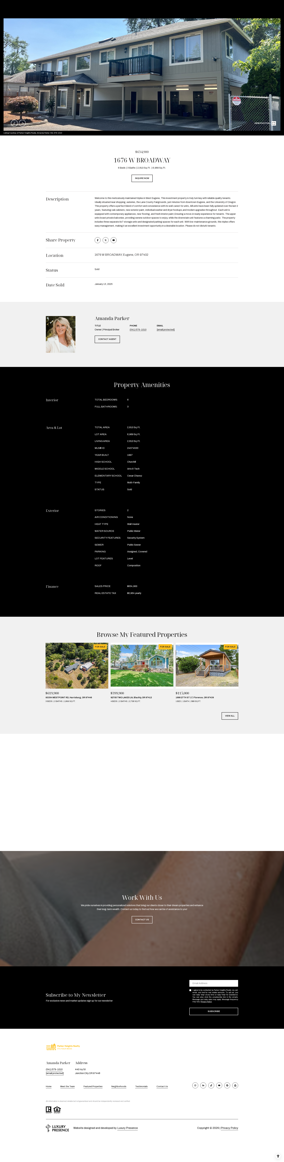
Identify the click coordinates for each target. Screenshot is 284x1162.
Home (48, 1086)
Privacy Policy (206, 1002)
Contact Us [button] (142, 920)
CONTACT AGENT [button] (107, 339)
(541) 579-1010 (138, 329)
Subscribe (214, 1011)
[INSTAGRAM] (195, 1085)
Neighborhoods (118, 1086)
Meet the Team (67, 1086)
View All (230, 716)
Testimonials (141, 1086)
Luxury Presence (127, 1128)
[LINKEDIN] (203, 1085)
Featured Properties (93, 1086)
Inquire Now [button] (142, 178)
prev (14, 123)
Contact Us (162, 1086)
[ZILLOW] (235, 1085)
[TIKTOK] (211, 1085)
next (22, 123)
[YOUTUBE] (219, 1085)
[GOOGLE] (227, 1085)
